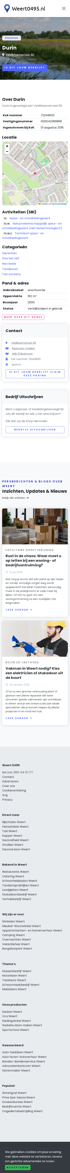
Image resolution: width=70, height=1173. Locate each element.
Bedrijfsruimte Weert (16, 1106)
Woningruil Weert (14, 1093)
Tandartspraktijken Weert (20, 885)
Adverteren (10, 781)
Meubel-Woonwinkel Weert (21, 926)
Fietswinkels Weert (15, 827)
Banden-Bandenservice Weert (23, 1061)
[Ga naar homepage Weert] (23, 8)
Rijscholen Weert (14, 822)
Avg (5, 795)
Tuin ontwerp (11, 274)
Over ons (8, 786)
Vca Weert (9, 1016)
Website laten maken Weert (22, 1025)
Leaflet (44, 203)
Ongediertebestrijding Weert (22, 1111)
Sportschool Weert (15, 1030)
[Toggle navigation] (64, 8)
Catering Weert (13, 876)
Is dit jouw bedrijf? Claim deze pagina (35, 373)
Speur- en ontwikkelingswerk (30, 218)
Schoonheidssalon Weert (19, 881)
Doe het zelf (10, 258)
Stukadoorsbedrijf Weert (19, 894)
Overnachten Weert (16, 939)
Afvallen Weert (12, 845)
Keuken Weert (12, 1012)
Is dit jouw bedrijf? (24, 67)
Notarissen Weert (14, 976)
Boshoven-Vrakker (23, 348)
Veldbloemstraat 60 (20, 55)
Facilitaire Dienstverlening (30, 550)
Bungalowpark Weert (17, 949)
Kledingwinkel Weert (16, 1021)
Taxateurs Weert (14, 980)
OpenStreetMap (59, 203)
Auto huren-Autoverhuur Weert (24, 1057)
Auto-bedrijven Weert (17, 1052)
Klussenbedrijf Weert (16, 971)
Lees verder (17, 609)
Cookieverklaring (14, 790)
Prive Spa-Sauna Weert (18, 1097)
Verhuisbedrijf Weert (16, 899)
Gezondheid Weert (15, 840)
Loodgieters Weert (15, 890)
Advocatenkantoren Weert (21, 1066)
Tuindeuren (10, 269)
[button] (35, 173)
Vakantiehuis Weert (16, 944)
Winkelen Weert (13, 921)
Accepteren (18, 1167)
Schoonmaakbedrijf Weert (20, 985)
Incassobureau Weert (17, 1102)
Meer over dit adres (23, 317)
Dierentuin (11, 37)
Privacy (7, 800)
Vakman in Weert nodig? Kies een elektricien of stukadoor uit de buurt (34, 673)
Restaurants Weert (15, 872)
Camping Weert (13, 935)
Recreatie (9, 264)
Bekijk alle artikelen (13, 498)
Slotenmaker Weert (16, 1070)
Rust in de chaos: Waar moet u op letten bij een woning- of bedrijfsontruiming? (33, 560)
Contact (8, 777)
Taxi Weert (9, 831)
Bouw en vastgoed (22, 662)
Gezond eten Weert (16, 849)
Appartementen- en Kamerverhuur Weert (32, 930)
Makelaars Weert (14, 989)
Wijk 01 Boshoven (22, 354)
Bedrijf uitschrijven (35, 429)
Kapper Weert (12, 836)
